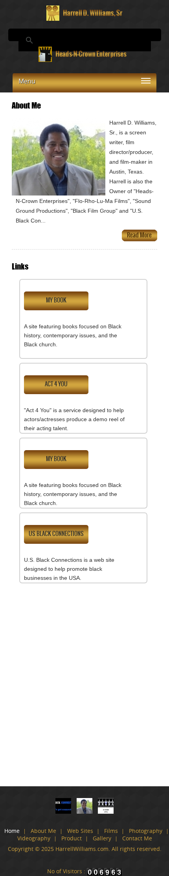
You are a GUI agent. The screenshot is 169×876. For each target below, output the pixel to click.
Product (71, 838)
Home (12, 830)
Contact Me (137, 838)
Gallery (102, 838)
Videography (33, 838)
